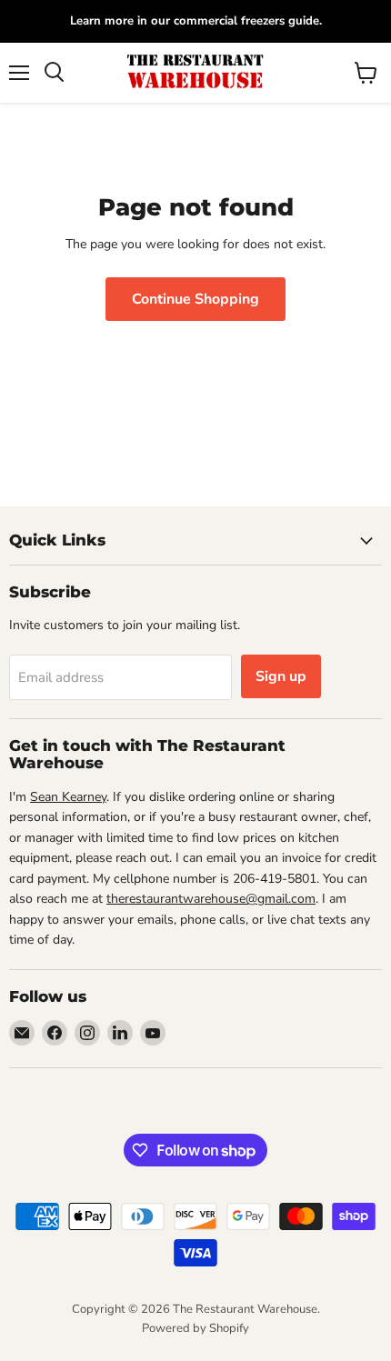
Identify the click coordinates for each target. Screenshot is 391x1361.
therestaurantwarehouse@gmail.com (211, 898)
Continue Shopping (195, 299)
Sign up (281, 676)
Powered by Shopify (195, 1328)
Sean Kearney (68, 797)
